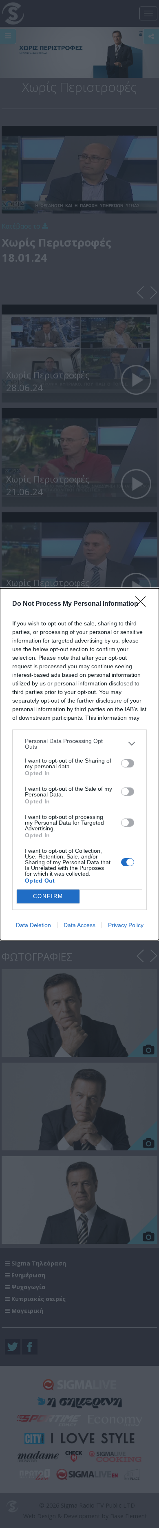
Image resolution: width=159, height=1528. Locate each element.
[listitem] (79, 744)
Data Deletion (33, 925)
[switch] (127, 763)
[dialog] (79, 764)
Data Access (79, 925)
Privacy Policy (126, 925)
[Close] (143, 604)
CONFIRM (48, 896)
